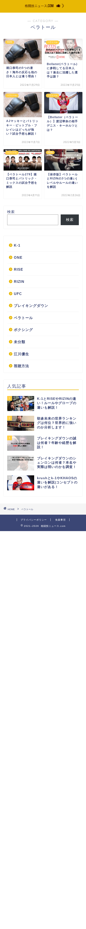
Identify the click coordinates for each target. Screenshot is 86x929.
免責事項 (60, 519)
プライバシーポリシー (34, 519)
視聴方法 (21, 366)
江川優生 (21, 354)
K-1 (17, 245)
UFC (18, 294)
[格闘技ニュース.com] (43, 7)
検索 (11, 212)
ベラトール (23, 318)
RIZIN (19, 281)
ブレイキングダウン (31, 306)
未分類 (19, 342)
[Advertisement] (43, 729)
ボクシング (23, 330)
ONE (18, 257)
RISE (18, 269)
